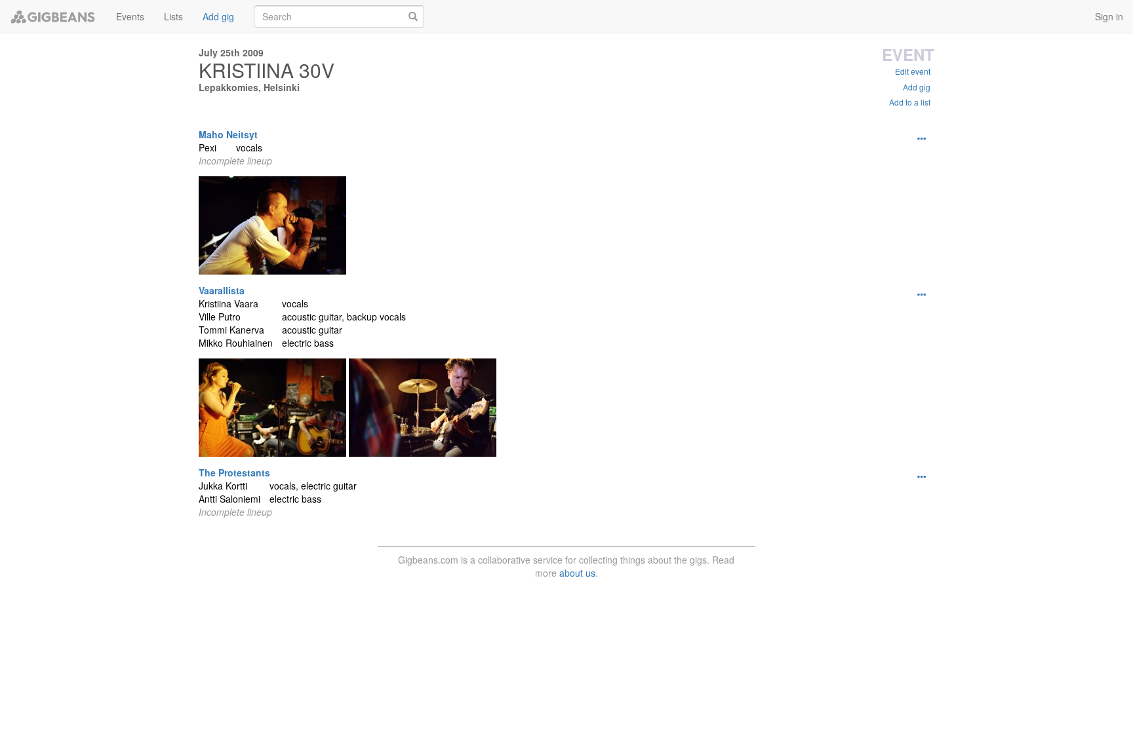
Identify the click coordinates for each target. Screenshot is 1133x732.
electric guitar (329, 485)
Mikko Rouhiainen (236, 342)
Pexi (207, 147)
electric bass (308, 342)
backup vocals (376, 316)
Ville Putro (220, 316)
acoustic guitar (312, 316)
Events (130, 16)
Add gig (218, 16)
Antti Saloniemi (229, 498)
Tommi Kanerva (231, 329)
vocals (249, 147)
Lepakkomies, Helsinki (249, 87)
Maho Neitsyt (228, 134)
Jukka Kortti (223, 485)
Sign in (1109, 16)
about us (577, 572)
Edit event (912, 71)
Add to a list (909, 101)
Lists (173, 16)
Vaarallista (222, 290)
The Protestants (234, 472)
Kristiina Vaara (228, 303)
